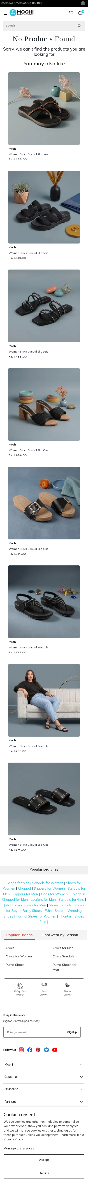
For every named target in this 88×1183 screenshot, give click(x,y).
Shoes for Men (18, 883)
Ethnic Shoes (55, 910)
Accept (44, 1160)
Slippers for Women (49, 888)
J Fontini (65, 916)
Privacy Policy (13, 1139)
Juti (6, 905)
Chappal (24, 888)
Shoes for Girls (60, 905)
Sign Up (72, 1032)
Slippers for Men (25, 894)
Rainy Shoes (32, 910)
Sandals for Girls (71, 899)
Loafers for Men (43, 899)
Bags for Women (54, 894)
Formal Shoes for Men (29, 905)
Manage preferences (19, 1148)
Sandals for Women (47, 883)
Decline (44, 1173)
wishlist (71, 13)
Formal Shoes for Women (36, 916)
